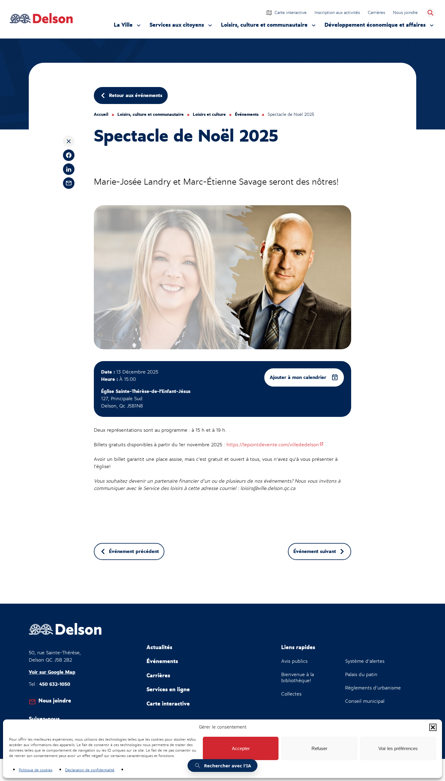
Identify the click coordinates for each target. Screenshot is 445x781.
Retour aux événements (135, 95)
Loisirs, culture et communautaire (264, 26)
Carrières (376, 12)
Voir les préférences (398, 748)
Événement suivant (314, 551)
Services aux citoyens (177, 26)
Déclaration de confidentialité (89, 770)
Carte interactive (291, 12)
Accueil (101, 114)
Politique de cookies (35, 770)
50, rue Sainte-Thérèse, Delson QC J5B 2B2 (55, 656)
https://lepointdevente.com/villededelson (275, 444)
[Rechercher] (430, 13)
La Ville (128, 26)
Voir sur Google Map (52, 672)
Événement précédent (134, 551)
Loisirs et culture (209, 114)
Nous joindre (405, 12)
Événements (247, 114)
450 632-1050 (54, 684)
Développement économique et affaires (375, 26)
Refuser (319, 748)
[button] (433, 727)
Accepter (241, 748)
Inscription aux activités (338, 13)
